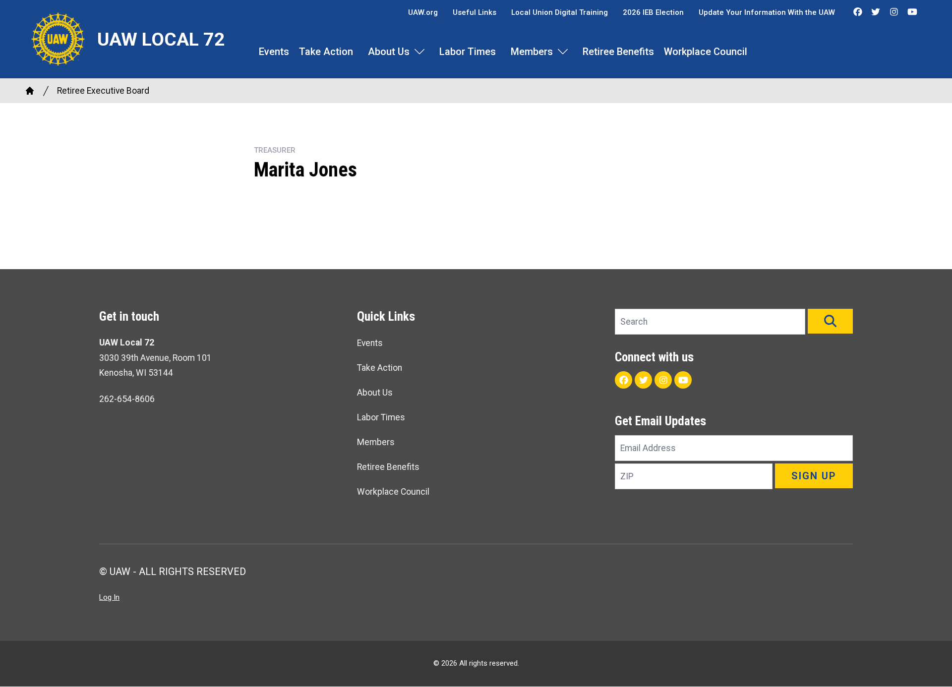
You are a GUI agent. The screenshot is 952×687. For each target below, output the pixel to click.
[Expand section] (419, 52)
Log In (109, 597)
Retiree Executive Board (103, 91)
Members (532, 51)
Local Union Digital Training (559, 12)
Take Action (326, 51)
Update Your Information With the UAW (767, 12)
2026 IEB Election (653, 12)
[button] (830, 321)
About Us (389, 51)
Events (274, 51)
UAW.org (423, 12)
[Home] (30, 91)
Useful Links (474, 12)
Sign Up (813, 476)
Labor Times (467, 51)
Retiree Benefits (618, 51)
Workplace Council (705, 51)
